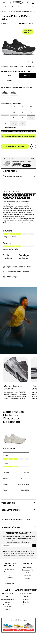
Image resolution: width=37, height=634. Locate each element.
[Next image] (32, 62)
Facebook (9, 578)
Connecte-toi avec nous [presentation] (9, 565)
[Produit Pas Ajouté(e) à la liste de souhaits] (33, 146)
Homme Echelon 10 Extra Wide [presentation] (15, 17)
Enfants (27, 578)
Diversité (26, 602)
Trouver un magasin (7, 599)
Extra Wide (27, 75)
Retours (7, 609)
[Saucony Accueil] (18, 2)
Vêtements (27, 576)
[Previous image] (24, 62)
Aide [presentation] (7, 590)
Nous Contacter (7, 593)
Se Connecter (9, 569)
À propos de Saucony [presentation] (26, 590)
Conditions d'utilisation (21, 553)
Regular (9, 80)
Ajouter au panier (15, 146)
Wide (9, 75)
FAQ (7, 596)
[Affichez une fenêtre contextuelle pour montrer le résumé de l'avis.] (33, 24)
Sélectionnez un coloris (16, 87)
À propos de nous (26, 593)
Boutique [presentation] (27, 564)
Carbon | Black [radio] (14, 92)
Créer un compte (9, 572)
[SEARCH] (10, 2)
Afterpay (7, 602)
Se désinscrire (9, 583)
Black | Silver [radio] (5, 92)
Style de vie (27, 573)
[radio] (10, 75)
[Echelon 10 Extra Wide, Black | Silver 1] (18, 44)
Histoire (26, 599)
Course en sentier (28, 570)
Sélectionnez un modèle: (15, 72)
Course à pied (27, 567)
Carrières (26, 605)
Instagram (9, 575)
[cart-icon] (33, 2)
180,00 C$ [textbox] (4, 24)
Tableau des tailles (10, 127)
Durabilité (26, 596)
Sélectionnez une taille (11, 103)
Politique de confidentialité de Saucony (22, 555)
